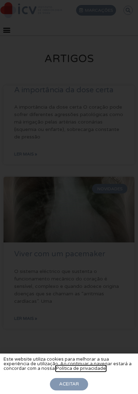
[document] (69, 197)
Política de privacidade (81, 368)
